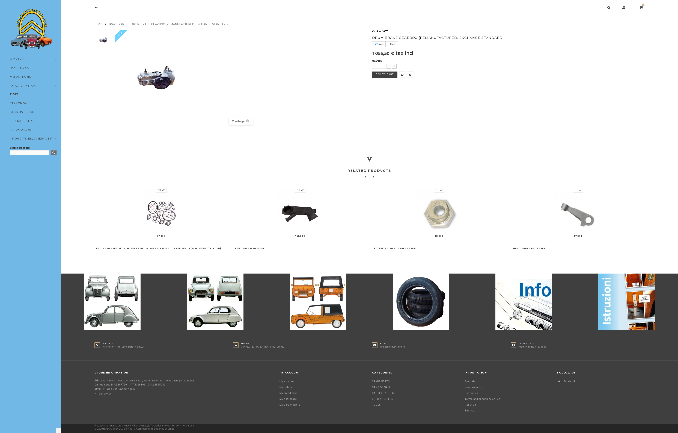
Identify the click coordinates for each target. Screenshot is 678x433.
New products (473, 387)
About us (470, 404)
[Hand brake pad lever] (578, 213)
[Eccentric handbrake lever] (439, 213)
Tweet (380, 44)
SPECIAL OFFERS (382, 399)
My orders (285, 387)
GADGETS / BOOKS (384, 393)
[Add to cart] (156, 236)
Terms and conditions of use (482, 399)
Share (393, 44)
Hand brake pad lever (529, 248)
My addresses (288, 399)
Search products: (20, 147)
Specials (470, 381)
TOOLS (376, 404)
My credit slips (288, 393)
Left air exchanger (249, 248)
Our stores (105, 393)
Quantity (377, 61)
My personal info (289, 404)
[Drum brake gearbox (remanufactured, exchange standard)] (103, 40)
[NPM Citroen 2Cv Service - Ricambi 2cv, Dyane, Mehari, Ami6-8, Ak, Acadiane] (31, 28)
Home (98, 24)
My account (286, 381)
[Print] (410, 75)
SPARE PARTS (117, 24)
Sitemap (470, 410)
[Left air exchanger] (300, 213)
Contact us (471, 393)
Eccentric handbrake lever (395, 248)
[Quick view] (165, 236)
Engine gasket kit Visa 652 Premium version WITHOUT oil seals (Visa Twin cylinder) (158, 248)
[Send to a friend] (402, 75)
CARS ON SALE (381, 387)
